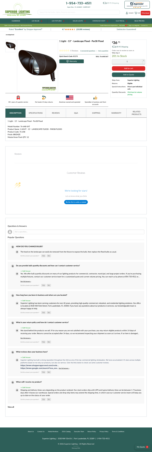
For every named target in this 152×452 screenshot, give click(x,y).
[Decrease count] (143, 63)
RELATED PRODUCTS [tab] (136, 113)
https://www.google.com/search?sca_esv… (39, 368)
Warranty (73, 61)
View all (11, 407)
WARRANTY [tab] (116, 113)
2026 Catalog (66, 431)
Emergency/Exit (99, 21)
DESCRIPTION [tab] (15, 113)
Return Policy (92, 431)
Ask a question (103, 51)
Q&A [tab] (76, 113)
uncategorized (10, 34)
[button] (76, 29)
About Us (31, 431)
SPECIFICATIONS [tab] (36, 113)
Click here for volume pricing (135, 93)
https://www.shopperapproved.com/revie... (39, 365)
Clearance (16, 21)
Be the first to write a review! (76, 202)
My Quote (123, 25)
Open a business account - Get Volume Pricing (18, 25)
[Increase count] (143, 60)
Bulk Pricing (139, 21)
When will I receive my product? (29, 382)
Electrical (120, 21)
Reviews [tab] (18, 154)
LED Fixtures (57, 21)
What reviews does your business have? (32, 352)
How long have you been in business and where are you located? (41, 295)
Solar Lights (78, 21)
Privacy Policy (104, 431)
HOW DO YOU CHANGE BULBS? (29, 246)
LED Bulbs (35, 21)
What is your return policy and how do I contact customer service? (42, 322)
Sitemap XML (76, 448)
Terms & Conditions (118, 431)
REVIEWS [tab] (56, 113)
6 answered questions (87, 51)
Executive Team (79, 431)
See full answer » (25, 281)
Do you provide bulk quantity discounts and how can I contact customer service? (48, 266)
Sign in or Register (134, 25)
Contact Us (144, 25)
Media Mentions (53, 431)
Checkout (145, 13)
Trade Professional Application (109, 25)
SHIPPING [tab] (96, 113)
